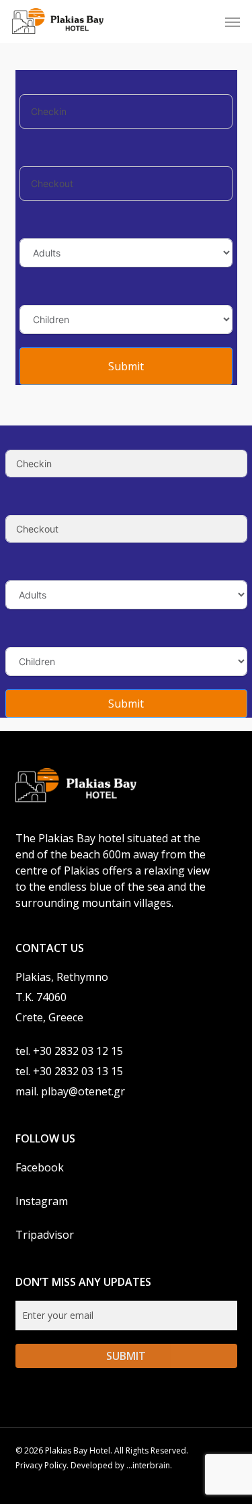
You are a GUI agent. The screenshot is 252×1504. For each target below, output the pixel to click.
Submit (126, 366)
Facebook (39, 1167)
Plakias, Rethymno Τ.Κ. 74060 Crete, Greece (61, 997)
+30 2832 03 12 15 (78, 1051)
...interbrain (148, 1465)
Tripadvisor (44, 1234)
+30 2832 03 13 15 (78, 1071)
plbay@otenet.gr (83, 1091)
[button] (232, 21)
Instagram (41, 1201)
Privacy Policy (41, 1465)
